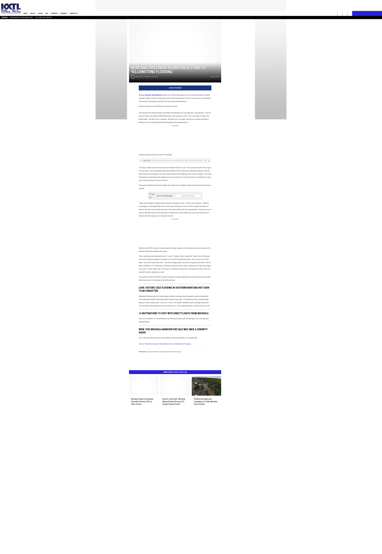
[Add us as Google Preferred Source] (344, 13)
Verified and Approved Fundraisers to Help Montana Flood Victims (205, 401)
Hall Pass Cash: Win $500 (44, 17)
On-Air (32, 13)
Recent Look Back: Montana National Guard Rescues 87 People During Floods (173, 401)
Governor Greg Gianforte (153, 95)
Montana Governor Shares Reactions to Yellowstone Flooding (168, 344)
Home (25, 13)
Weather (64, 13)
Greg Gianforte (164, 351)
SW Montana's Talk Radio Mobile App (21, 17)
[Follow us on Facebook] (349, 13)
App (46, 13)
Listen (40, 13)
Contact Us (73, 13)
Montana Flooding (175, 351)
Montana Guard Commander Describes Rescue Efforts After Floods (142, 401)
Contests (54, 13)
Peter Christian (139, 76)
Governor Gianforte (153, 351)
